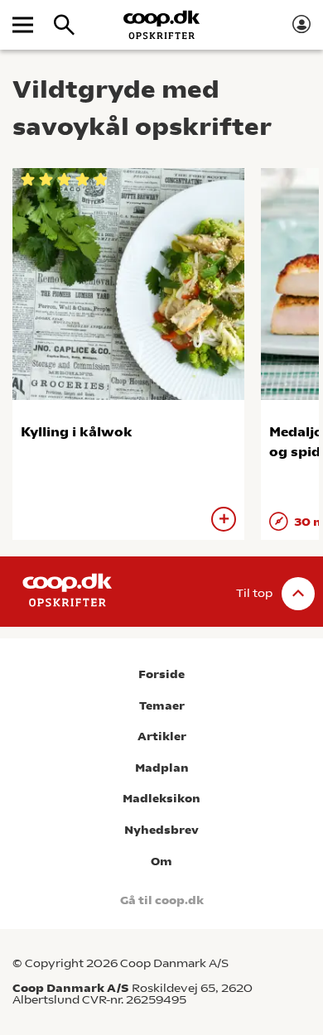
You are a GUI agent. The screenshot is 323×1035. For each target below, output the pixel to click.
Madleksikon (161, 799)
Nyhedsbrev (161, 830)
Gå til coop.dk (162, 900)
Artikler (161, 736)
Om (161, 861)
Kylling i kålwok (77, 432)
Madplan (162, 768)
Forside (161, 674)
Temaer (162, 706)
